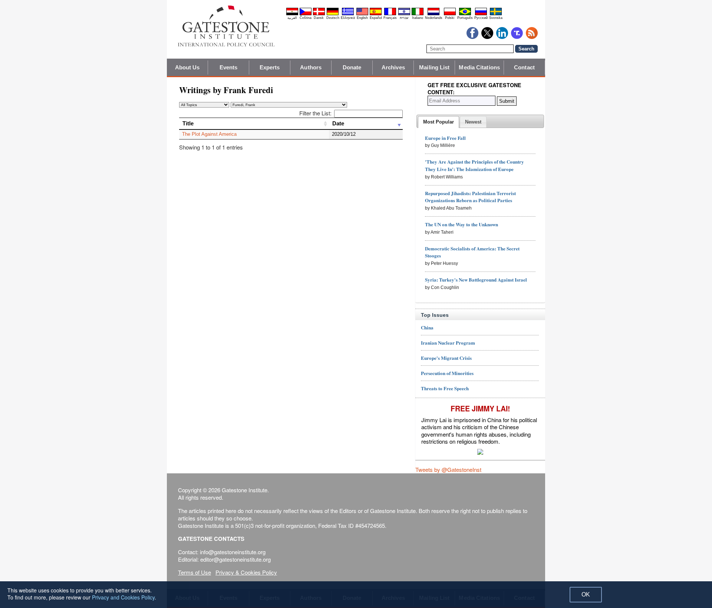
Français (390, 18)
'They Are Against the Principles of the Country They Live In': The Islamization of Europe (474, 165)
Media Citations (479, 67)
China (427, 327)
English (362, 18)
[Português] (465, 14)
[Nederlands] (433, 14)
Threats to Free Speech (445, 388)
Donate (352, 67)
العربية (292, 18)
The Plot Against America (209, 134)
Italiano (417, 18)
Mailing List (434, 67)
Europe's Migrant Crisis (446, 357)
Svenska (495, 18)
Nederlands (433, 18)
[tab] (438, 122)
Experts (270, 67)
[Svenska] (496, 14)
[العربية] (292, 14)
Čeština (306, 18)
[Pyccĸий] (481, 14)
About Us (187, 67)
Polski (449, 18)
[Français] (390, 14)
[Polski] (450, 14)
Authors (311, 67)
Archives (393, 67)
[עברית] (404, 14)
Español (376, 18)
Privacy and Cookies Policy (123, 597)
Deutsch (332, 18)
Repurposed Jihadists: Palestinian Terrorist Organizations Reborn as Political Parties (470, 197)
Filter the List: (315, 113)
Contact (524, 67)
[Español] (376, 14)
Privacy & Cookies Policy (246, 572)
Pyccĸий (481, 18)
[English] (362, 14)
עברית (404, 18)
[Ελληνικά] (348, 14)
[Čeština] (306, 14)
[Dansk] (319, 14)
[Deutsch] (333, 14)
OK (585, 594)
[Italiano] (417, 14)
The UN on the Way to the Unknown (461, 224)
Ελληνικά (348, 18)
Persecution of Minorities (447, 373)
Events (229, 67)
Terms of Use (194, 572)
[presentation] (438, 122)
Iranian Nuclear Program (448, 342)
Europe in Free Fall (445, 137)
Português (465, 18)
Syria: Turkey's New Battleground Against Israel (476, 279)
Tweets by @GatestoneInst (448, 469)
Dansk (319, 18)
